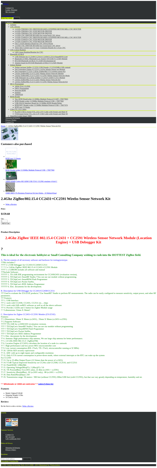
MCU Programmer (17, 84)
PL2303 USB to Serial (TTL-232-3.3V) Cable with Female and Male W (41, 112)
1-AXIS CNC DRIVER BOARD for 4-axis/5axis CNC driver (37, 35)
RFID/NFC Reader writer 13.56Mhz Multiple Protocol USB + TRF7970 (41, 105)
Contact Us (10, 8)
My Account (10, 12)
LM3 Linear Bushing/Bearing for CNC (29, 52)
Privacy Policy (11, 450)
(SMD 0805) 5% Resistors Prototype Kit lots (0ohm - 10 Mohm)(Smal (31, 193)
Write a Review (11, 204)
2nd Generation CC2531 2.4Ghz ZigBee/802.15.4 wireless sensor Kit (40, 71)
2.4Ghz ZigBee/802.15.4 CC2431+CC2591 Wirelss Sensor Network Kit (41, 82)
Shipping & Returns (13, 448)
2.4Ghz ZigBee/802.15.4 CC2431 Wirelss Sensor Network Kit (37, 80)
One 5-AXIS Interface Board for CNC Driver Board (34, 44)
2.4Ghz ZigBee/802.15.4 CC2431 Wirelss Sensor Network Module (39, 74)
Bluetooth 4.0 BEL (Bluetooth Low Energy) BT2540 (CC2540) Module (41, 59)
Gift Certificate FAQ (13, 439)
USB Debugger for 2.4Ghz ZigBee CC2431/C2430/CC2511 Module (40, 78)
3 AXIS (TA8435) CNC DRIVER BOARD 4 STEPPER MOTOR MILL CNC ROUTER (48, 37)
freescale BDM (20, 90)
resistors (18, 92)
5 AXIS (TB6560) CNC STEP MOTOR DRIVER (33, 33)
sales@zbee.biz (45, 384)
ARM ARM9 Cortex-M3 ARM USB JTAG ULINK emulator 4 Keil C (31, 181)
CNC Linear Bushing (18, 50)
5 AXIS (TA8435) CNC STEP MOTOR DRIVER (33, 41)
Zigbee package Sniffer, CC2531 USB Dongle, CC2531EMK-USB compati (42, 67)
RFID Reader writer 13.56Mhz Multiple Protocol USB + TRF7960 (39, 101)
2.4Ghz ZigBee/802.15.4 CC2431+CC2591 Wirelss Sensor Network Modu (42, 76)
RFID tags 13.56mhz (22, 107)
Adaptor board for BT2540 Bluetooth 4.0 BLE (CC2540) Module (39, 63)
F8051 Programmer (22, 88)
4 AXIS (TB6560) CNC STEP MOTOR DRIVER (33, 31)
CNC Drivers (15, 27)
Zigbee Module (15, 65)
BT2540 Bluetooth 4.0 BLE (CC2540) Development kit (35, 61)
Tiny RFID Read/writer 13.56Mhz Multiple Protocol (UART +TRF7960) (41, 99)
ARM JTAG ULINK (22, 86)
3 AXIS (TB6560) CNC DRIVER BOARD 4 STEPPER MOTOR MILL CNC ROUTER (48, 29)
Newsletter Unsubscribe (9, 461)
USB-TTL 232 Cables (18, 109)
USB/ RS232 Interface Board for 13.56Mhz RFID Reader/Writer (38, 103)
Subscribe (27, 459)
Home (3, 126)
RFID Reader (15, 97)
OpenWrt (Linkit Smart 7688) (21, 116)
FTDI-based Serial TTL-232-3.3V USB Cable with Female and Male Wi (41, 114)
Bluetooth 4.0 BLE (17, 54)
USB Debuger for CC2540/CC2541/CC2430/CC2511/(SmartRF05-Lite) (41, 57)
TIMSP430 (19, 95)
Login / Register (11, 10)
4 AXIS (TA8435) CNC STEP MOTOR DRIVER (33, 39)
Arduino (13, 25)
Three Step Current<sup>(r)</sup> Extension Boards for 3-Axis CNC (40, 48)
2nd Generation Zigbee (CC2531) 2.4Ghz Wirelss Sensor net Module (40, 69)
